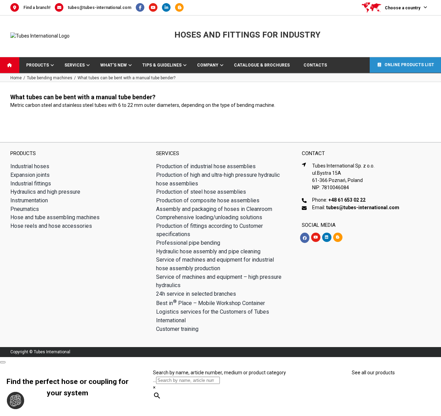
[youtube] (315, 237)
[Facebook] (142, 7)
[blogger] (337, 237)
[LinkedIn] (168, 7)
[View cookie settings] (15, 400)
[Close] (3, 362)
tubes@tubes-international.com (99, 7)
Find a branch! (36, 7)
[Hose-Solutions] (181, 7)
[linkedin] (326, 237)
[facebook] (304, 238)
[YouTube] (155, 7)
